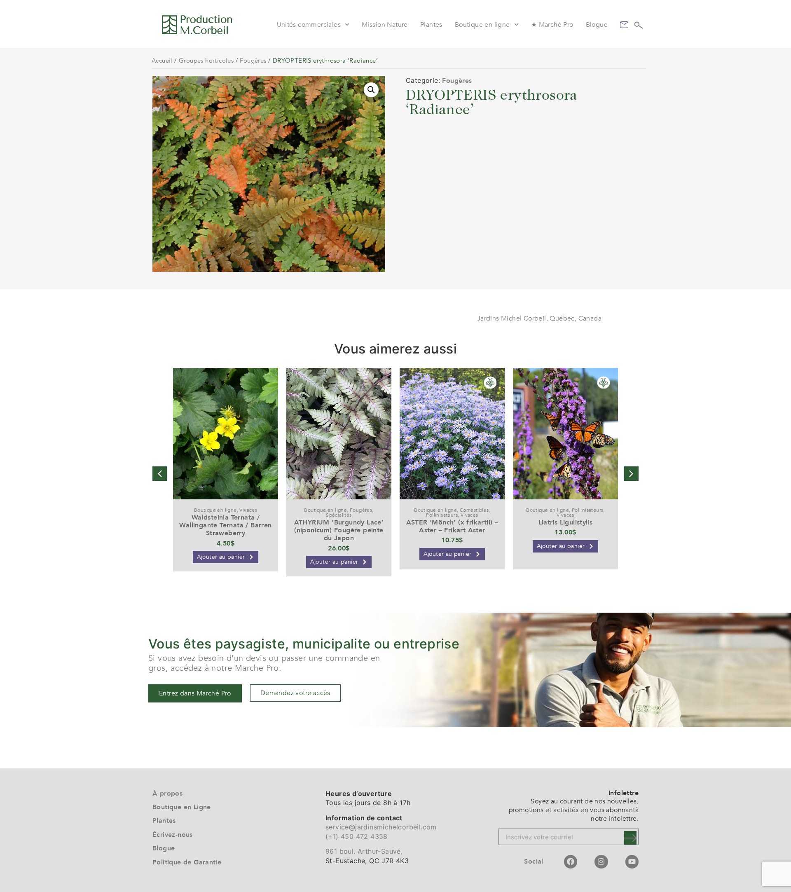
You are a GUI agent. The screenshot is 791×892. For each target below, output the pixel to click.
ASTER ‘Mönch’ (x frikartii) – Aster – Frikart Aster (452, 526)
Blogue (597, 24)
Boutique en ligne (482, 24)
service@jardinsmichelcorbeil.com (381, 827)
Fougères (253, 60)
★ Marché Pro (552, 24)
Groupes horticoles (206, 60)
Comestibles (474, 510)
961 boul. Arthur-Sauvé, (364, 851)
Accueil (162, 60)
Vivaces (248, 510)
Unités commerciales (309, 24)
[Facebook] (570, 861)
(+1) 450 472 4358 (356, 836)
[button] (371, 89)
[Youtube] (632, 861)
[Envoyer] (630, 838)
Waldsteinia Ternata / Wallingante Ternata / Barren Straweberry (225, 525)
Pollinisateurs (442, 515)
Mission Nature (385, 24)
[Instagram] (601, 861)
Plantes (431, 24)
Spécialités (338, 515)
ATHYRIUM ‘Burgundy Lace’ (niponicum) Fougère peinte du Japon (339, 530)
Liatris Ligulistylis (565, 522)
